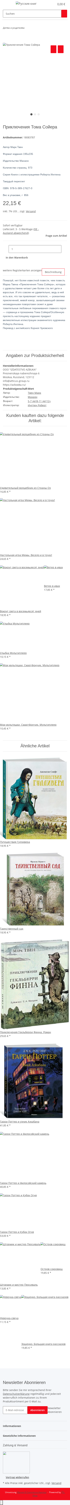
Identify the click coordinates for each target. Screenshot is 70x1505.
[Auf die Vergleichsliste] (53, 49)
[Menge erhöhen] (64, 249)
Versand (31, 211)
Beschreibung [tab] (53, 272)
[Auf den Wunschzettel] (61, 49)
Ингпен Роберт (37, 405)
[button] (48, 4)
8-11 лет (41, 401)
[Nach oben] (1, 1502)
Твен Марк (34, 393)
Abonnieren (37, 1410)
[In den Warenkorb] (6, 40)
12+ (48, 401)
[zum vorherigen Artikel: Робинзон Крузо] (27, 29)
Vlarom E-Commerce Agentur (31, 1492)
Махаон (32, 397)
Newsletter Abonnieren (55, 1410)
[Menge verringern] (6, 249)
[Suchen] (64, 14)
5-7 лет (32, 401)
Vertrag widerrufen (17, 1477)
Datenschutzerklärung (16, 1394)
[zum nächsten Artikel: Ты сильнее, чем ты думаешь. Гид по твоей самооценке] (34, 29)
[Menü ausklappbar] (7, 4)
